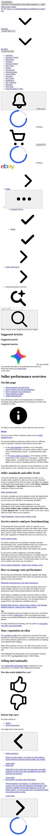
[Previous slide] (19, 741)
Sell (2, 11)
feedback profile (11, 635)
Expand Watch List (8, 31)
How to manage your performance (18, 392)
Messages (9, 85)
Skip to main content (8, 7)
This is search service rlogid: (11, 329)
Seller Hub (18, 615)
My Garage (10, 78)
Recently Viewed (12, 57)
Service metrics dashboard (22, 565)
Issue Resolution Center (14, 89)
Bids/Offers (10, 60)
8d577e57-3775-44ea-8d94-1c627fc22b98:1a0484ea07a (20, 4)
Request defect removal (21, 605)
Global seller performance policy (16, 666)
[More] (24, 199)
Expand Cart (41, 145)
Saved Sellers (10, 74)
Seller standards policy (9, 492)
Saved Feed (10, 70)
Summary (9, 55)
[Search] (19, 319)
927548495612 (7, 2)
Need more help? (7, 369)
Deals (22, 9)
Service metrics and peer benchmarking (20, 390)
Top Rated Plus (17, 656)
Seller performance (12, 267)
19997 (43, 4)
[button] (25, 685)
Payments (9, 76)
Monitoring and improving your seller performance (19, 583)
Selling (8, 68)
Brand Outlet (28, 9)
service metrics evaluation (19, 456)
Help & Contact (39, 9)
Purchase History (12, 64)
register (17, 9)
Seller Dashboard (18, 516)
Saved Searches (11, 72)
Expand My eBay (7, 51)
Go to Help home (19, 369)
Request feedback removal (24, 606)
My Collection (11, 82)
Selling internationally (14, 396)
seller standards (15, 447)
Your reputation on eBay (15, 394)
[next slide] (19, 808)
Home (8, 189)
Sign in (9, 9)
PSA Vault (9, 87)
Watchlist (9, 62)
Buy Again (10, 66)
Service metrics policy (9, 539)
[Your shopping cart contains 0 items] (18, 145)
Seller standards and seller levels (17, 387)
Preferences (10, 80)
